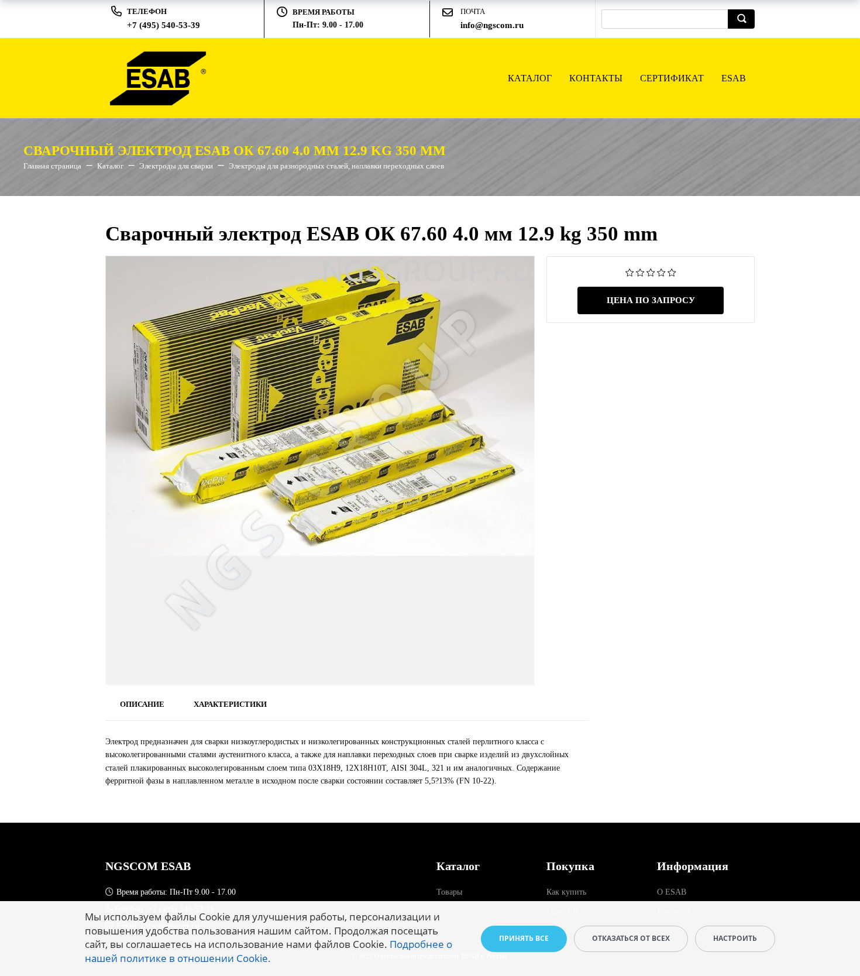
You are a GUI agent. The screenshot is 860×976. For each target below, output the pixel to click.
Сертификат (672, 78)
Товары (449, 892)
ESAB (733, 78)
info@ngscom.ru (492, 25)
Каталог (530, 78)
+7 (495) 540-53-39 (163, 25)
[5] (672, 271)
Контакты (595, 78)
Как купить (566, 892)
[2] (640, 271)
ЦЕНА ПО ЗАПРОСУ (651, 300)
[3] (650, 271)
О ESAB (671, 892)
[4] (661, 271)
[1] (629, 271)
